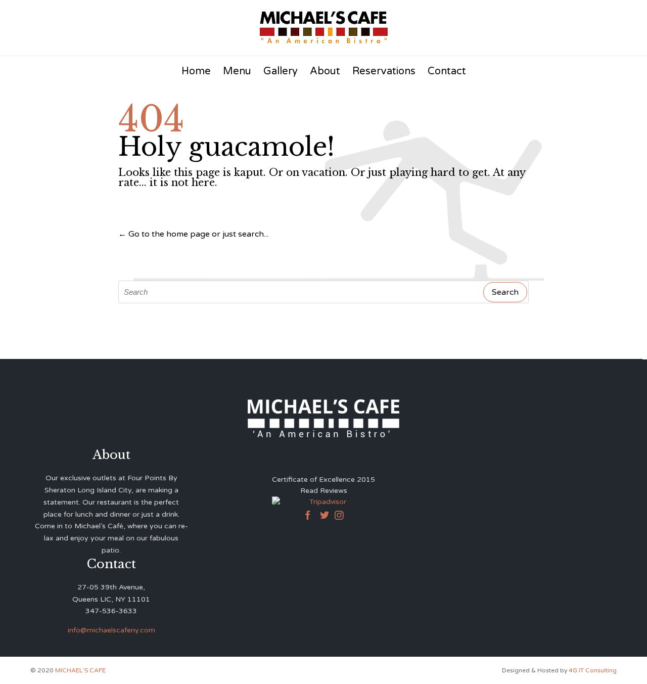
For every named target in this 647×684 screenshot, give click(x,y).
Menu (237, 71)
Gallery (280, 71)
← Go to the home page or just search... (193, 234)
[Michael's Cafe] (323, 27)
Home (196, 71)
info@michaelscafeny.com (111, 630)
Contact (447, 71)
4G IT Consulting (593, 670)
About (325, 71)
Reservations (383, 71)
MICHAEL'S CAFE (80, 670)
